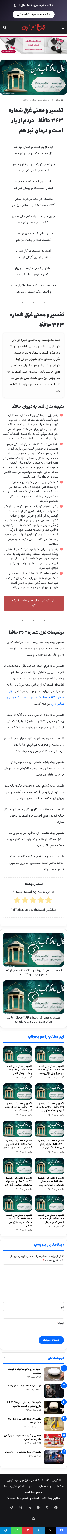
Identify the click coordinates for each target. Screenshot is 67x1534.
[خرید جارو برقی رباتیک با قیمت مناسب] (54, 1374)
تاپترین (13, 1486)
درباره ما (11, 1498)
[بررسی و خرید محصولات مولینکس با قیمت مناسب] (54, 1441)
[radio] (48, 901)
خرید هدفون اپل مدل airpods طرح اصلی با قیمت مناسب (24, 1404)
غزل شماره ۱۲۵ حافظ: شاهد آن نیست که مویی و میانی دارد (35, 697)
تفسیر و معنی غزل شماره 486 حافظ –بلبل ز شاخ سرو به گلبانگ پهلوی (51, 1144)
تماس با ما (22, 1498)
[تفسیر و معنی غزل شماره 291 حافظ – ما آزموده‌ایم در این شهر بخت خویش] (49, 1091)
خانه (58, 100)
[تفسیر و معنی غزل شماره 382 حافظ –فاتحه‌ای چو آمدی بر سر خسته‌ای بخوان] (17, 1129)
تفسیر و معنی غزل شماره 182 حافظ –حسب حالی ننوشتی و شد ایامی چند (51, 1181)
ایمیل (60, 1323)
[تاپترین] (33, 27)
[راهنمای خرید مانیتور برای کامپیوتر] (54, 1457)
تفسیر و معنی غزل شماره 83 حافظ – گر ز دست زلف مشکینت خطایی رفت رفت (18, 1181)
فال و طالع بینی (45, 100)
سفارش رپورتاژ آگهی (50, 1498)
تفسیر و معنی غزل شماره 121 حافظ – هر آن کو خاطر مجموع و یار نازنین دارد (50, 1069)
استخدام (34, 1498)
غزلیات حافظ (29, 100)
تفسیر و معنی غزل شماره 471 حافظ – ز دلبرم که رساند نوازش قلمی (19, 1069)
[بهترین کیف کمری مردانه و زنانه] (54, 1391)
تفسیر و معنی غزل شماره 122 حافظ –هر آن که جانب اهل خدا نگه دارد (18, 1107)
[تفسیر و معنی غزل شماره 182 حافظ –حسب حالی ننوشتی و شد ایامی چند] (49, 1166)
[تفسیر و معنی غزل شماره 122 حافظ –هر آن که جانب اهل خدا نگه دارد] (17, 1091)
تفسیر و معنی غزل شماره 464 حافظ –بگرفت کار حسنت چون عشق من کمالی (19, 1220)
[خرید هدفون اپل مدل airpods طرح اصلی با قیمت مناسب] (54, 1407)
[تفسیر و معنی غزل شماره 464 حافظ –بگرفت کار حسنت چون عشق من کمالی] (17, 1203)
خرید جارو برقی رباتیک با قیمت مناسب (24, 1371)
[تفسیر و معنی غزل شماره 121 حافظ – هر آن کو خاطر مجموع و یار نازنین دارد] (49, 1054)
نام (61, 1307)
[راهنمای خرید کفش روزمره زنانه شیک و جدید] (54, 1424)
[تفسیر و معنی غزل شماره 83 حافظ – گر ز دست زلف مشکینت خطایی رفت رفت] (17, 1166)
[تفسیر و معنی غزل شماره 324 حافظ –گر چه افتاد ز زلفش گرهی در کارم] (49, 1203)
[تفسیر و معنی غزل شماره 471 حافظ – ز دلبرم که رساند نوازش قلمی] (17, 1054)
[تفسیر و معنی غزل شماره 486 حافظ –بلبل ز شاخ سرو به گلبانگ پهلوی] (49, 1129)
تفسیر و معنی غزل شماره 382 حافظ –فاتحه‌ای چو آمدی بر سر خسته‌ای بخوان (17, 1144)
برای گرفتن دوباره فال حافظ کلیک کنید (34, 603)
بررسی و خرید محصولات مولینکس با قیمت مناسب (22, 1437)
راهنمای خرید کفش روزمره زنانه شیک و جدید (24, 1421)
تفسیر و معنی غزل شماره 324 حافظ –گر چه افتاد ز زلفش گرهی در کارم (51, 1218)
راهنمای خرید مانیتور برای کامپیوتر (23, 1452)
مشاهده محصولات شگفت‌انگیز (33, 14)
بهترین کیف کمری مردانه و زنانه (24, 1386)
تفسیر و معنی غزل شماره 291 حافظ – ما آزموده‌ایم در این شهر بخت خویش (50, 1107)
